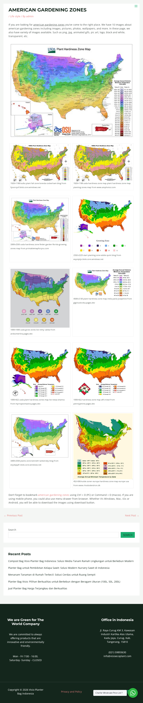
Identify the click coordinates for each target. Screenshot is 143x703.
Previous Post (13, 515)
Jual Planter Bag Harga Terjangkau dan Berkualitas (37, 588)
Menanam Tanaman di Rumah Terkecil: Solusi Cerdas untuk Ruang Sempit (51, 574)
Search (12, 529)
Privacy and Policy (71, 691)
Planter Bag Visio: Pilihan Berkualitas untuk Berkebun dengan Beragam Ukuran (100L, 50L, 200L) (64, 581)
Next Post (132, 515)
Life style (15, 16)
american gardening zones (53, 495)
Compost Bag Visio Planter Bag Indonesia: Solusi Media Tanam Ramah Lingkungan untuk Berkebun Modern (71, 561)
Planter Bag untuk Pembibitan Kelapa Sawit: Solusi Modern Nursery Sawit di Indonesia (59, 567)
